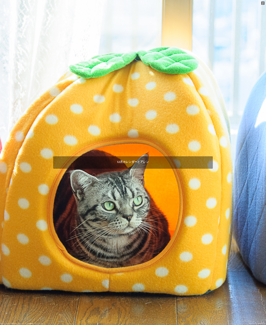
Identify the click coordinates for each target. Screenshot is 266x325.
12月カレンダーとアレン (133, 161)
